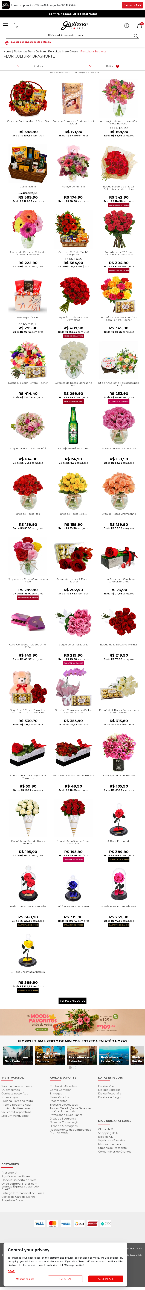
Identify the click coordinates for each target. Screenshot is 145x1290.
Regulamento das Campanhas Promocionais (70, 1131)
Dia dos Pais (106, 1086)
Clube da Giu (106, 1129)
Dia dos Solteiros (109, 1089)
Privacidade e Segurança (66, 1115)
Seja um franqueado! (15, 1115)
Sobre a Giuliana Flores (16, 1086)
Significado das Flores (15, 1176)
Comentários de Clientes (114, 1151)
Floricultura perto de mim (18, 1180)
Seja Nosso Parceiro (111, 1140)
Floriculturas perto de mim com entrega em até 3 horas (72, 1041)
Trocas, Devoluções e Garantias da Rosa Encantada (70, 1110)
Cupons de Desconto (112, 1148)
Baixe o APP (132, 5)
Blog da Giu (106, 1136)
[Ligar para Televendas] (16, 25)
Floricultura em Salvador (80, 1059)
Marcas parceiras (109, 1144)
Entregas (56, 1093)
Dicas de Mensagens (63, 1126)
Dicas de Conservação (64, 1122)
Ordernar (39, 66)
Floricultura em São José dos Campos (48, 1057)
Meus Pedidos (59, 1097)
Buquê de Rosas (12, 1200)
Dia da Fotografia (109, 1093)
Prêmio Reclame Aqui (16, 1104)
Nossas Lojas (9, 1097)
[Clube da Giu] (72, 1034)
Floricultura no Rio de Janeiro (111, 1059)
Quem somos (10, 1089)
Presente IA (9, 1172)
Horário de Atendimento (17, 1108)
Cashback (126, 25)
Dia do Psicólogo (109, 1097)
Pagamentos (58, 1101)
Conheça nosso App (14, 1093)
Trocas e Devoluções (64, 1104)
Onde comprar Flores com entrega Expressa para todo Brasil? (20, 1186)
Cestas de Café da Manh (18, 1196)
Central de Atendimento (66, 1086)
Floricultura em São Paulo (16, 1059)
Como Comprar (60, 1089)
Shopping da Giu (109, 1133)
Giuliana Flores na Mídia (17, 1101)
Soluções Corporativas (16, 1112)
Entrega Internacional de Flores (22, 1193)
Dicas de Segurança (63, 1118)
